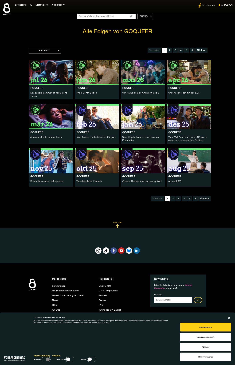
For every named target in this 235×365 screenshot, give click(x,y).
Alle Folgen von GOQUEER (117, 31)
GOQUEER (36, 88)
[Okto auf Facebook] (113, 250)
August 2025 (175, 181)
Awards (56, 310)
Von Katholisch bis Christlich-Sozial (140, 93)
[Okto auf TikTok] (106, 250)
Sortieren (44, 51)
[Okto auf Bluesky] (129, 250)
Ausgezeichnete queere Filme (46, 137)
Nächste (201, 50)
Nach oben (117, 223)
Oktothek (21, 5)
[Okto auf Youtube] (121, 250)
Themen (144, 16)
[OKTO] (6, 12)
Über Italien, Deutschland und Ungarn (96, 137)
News (55, 300)
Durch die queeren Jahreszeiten (47, 181)
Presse (102, 300)
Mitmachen (42, 5)
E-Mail (158, 295)
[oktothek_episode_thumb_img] (51, 72)
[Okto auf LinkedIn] (136, 250)
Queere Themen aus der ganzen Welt (142, 181)
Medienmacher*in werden (65, 291)
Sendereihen (59, 286)
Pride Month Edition (86, 93)
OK (198, 300)
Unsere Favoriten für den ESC (184, 93)
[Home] (32, 290)
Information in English (110, 310)
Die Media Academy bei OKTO (68, 295)
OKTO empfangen (108, 291)
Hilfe (54, 305)
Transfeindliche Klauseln (89, 181)
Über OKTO (105, 286)
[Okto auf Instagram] (98, 250)
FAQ (101, 305)
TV (31, 5)
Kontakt (103, 295)
